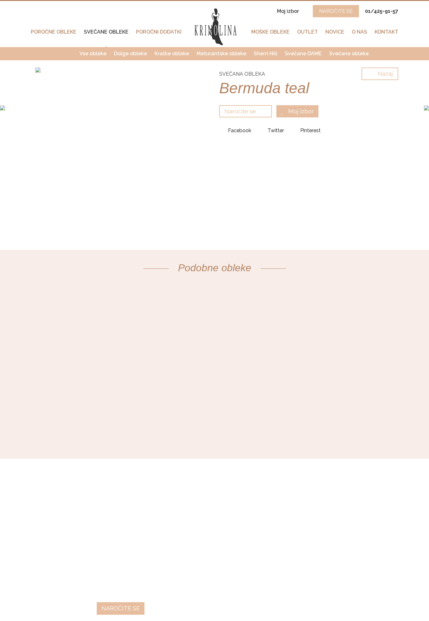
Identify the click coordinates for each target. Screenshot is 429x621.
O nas (359, 32)
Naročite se (241, 111)
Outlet (307, 32)
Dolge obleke (130, 54)
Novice (334, 32)
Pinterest (310, 130)
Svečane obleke (106, 32)
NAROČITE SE (336, 11)
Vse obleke (92, 54)
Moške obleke (270, 32)
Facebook (239, 130)
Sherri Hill (265, 54)
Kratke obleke (172, 54)
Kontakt (386, 32)
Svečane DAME (303, 54)
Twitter (275, 130)
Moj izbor (288, 11)
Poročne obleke (53, 32)
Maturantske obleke (221, 54)
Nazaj (384, 73)
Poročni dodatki (159, 32)
